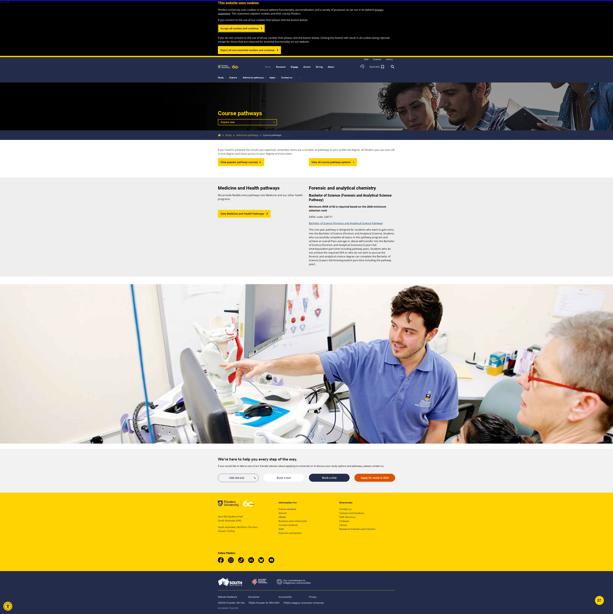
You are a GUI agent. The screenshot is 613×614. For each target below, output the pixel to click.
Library (343, 525)
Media (282, 517)
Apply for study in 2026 (375, 477)
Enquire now (228, 122)
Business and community (293, 521)
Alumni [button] (307, 67)
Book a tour (284, 477)
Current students (288, 525)
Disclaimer (254, 596)
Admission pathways (247, 135)
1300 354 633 (236, 478)
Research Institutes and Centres (357, 529)
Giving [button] (319, 67)
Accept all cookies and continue (239, 28)
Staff (281, 529)
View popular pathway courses (241, 162)
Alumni (283, 513)
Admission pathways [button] (255, 77)
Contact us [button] (288, 77)
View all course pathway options (331, 162)
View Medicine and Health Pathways (242, 213)
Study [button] (268, 67)
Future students (287, 509)
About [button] (331, 67)
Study (228, 135)
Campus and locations (351, 513)
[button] (362, 66)
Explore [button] (234, 77)
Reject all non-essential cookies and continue (247, 50)
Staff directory (347, 517)
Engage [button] (294, 67)
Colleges (344, 521)
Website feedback (227, 596)
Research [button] (281, 67)
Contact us (345, 509)
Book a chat (329, 477)
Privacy (312, 596)
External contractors (290, 533)
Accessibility (285, 596)
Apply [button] (274, 77)
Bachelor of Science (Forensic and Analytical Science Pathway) (346, 223)
